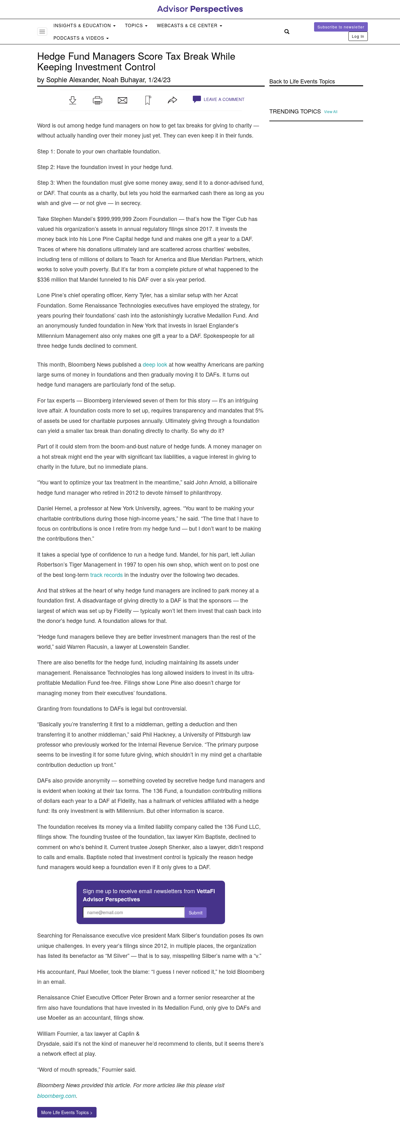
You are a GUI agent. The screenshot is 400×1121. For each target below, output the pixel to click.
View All (331, 111)
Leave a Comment (223, 99)
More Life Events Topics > (66, 1112)
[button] (72, 100)
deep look (155, 364)
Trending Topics (295, 111)
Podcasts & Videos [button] (79, 38)
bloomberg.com (56, 1095)
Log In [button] (358, 36)
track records (106, 574)
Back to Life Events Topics (302, 81)
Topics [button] (134, 25)
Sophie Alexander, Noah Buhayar (95, 79)
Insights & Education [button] (82, 25)
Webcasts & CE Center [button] (188, 25)
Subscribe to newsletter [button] (341, 26)
